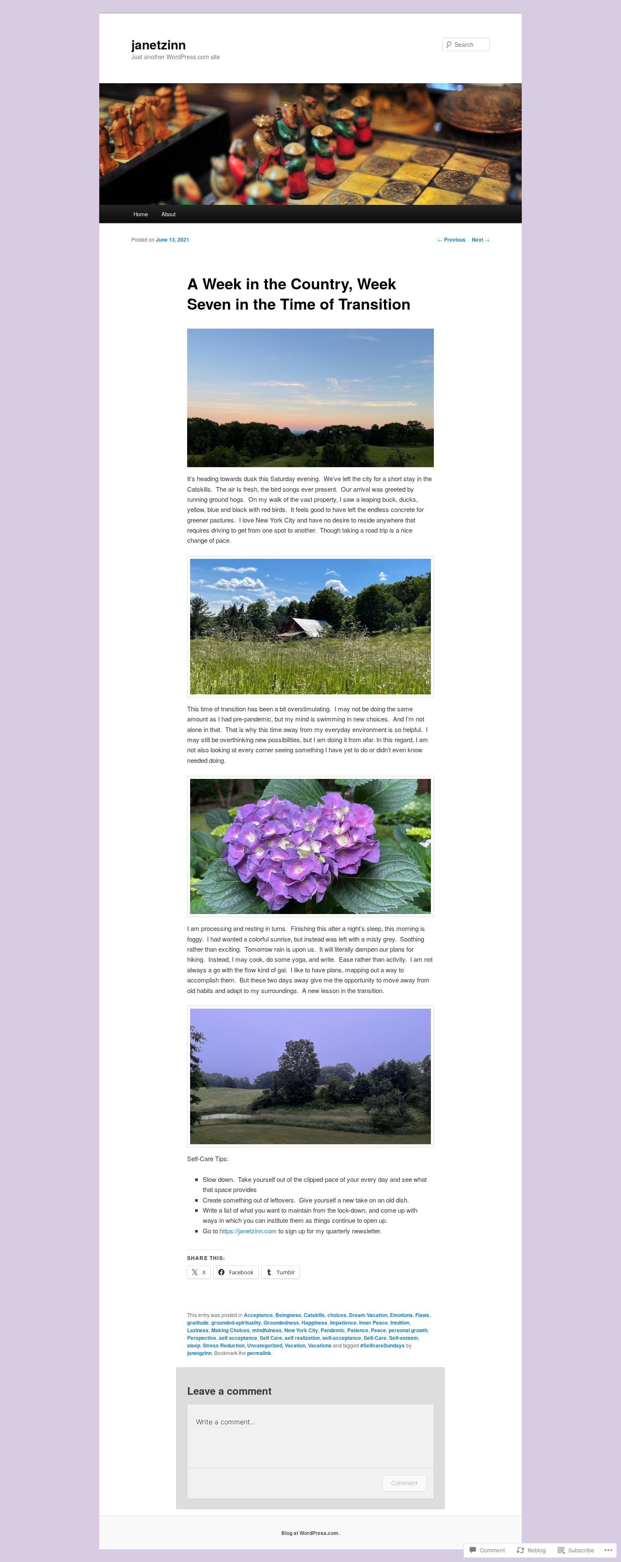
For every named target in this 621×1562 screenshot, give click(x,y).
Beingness (288, 1315)
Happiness (314, 1322)
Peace (378, 1330)
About (168, 214)
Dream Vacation (368, 1315)
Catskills (314, 1315)
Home (140, 214)
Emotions (401, 1315)
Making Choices (230, 1330)
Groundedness (281, 1322)
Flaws (422, 1315)
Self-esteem (403, 1338)
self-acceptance (341, 1338)
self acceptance (238, 1338)
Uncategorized (264, 1345)
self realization (302, 1338)
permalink (259, 1353)
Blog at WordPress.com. (310, 1533)
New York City (301, 1330)
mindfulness (267, 1330)
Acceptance (258, 1315)
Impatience (343, 1322)
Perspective (201, 1338)
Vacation (295, 1345)
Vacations (320, 1345)
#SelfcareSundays (382, 1345)
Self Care (271, 1338)
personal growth (408, 1330)
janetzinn (158, 44)
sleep (193, 1345)
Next (481, 239)
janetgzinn (199, 1353)
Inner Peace (373, 1322)
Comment (404, 1482)
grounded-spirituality (236, 1322)
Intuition (399, 1322)
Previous (452, 239)
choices (336, 1315)
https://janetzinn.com (248, 1230)
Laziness (198, 1330)
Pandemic (333, 1330)
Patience (357, 1330)
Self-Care (375, 1338)
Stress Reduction (224, 1345)
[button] (310, 398)
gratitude (198, 1322)
